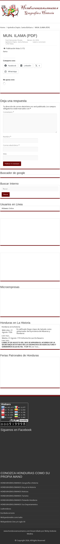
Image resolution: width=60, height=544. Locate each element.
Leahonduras (6, 509)
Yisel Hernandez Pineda (13, 40)
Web (5, 154)
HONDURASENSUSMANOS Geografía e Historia (19, 483)
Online (8, 208)
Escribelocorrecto (8, 513)
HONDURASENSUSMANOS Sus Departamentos (19, 504)
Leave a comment (39, 42)
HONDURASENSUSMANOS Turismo (14, 496)
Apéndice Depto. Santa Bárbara (20, 27)
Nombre (7, 137)
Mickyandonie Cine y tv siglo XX (13, 522)
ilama (5, 51)
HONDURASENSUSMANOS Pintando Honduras (19, 500)
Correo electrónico (11, 145)
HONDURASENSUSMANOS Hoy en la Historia (18, 487)
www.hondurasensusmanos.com (17, 531)
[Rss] (30, 537)
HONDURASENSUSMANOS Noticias (14, 491)
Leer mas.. (6, 336)
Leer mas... (35, 347)
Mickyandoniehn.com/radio (11, 517)
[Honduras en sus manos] (30, 9)
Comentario (8, 112)
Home (2, 27)
